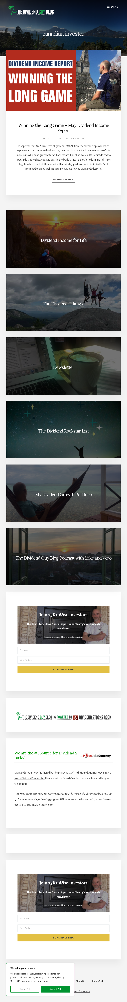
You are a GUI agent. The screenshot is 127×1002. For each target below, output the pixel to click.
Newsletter (63, 367)
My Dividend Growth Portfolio (63, 494)
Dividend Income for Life (64, 240)
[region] (40, 979)
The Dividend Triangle (63, 304)
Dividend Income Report (68, 139)
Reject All (25, 989)
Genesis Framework (80, 991)
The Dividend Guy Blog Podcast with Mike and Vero (63, 558)
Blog (46, 139)
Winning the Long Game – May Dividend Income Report (63, 128)
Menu (114, 7)
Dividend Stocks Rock (26, 772)
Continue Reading (63, 180)
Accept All (55, 989)
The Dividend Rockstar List (63, 431)
